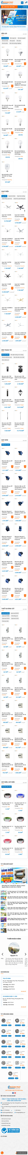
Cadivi (8, 806)
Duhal (21, 87)
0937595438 (4, 1067)
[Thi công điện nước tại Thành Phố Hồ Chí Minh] (14, 17)
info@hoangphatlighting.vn (7, 1112)
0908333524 (18, 1067)
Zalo (10, 1025)
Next (26, 954)
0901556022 (11, 986)
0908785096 (11, 1004)
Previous (3, 954)
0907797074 (12, 989)
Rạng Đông (9, 179)
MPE (8, 63)
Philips (21, 132)
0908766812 (18, 1057)
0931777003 (18, 1025)
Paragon (9, 381)
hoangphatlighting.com (20, 1112)
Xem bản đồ (23, 991)
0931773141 (11, 1002)
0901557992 (4, 1046)
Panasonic (9, 218)
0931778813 (12, 984)
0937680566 (18, 1035)
